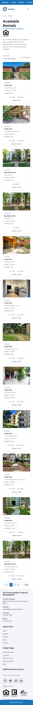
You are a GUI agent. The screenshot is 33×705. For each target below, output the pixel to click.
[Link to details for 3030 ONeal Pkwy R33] (16, 430)
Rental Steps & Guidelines (14, 29)
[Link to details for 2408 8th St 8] (16, 169)
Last (26, 585)
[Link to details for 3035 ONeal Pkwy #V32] (16, 343)
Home (4, 16)
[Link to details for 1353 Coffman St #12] (16, 82)
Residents (5, 2)
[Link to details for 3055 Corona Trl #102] (16, 387)
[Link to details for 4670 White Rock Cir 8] (16, 517)
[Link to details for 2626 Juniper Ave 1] (16, 256)
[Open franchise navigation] (28, 9)
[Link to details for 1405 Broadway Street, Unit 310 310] (16, 474)
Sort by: (7, 56)
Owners (13, 2)
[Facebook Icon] (5, 681)
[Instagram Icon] (16, 681)
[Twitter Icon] (11, 681)
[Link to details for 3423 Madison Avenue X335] (16, 126)
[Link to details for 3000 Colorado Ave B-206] (16, 300)
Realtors (21, 2)
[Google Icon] (21, 681)
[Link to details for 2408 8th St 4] (16, 213)
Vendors (29, 2)
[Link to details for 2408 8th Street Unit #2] (16, 561)
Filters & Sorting (17, 702)
